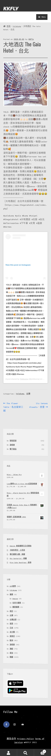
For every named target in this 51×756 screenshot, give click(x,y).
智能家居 (13, 441)
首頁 (8, 26)
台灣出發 (13, 619)
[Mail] (22, 724)
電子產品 (13, 449)
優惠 (11, 594)
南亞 (11, 611)
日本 (11, 628)
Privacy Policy (25, 738)
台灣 (28, 394)
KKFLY (10, 8)
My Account (8, 752)
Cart (39, 751)
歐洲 (11, 640)
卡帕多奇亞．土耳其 (17, 550)
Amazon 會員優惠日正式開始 (20, 546)
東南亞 (12, 636)
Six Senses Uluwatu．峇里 (38, 405)
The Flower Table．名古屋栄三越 (13, 407)
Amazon (15, 598)
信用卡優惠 (16, 603)
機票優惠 (15, 607)
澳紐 (11, 649)
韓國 (11, 657)
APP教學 (13, 586)
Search (25, 752)
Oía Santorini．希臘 (18, 558)
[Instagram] (14, 724)
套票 (11, 623)
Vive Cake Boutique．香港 (20, 562)
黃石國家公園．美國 (17, 554)
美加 (11, 653)
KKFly (31, 39)
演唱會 (12, 445)
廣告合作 (11, 738)
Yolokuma (17, 26)
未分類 (12, 632)
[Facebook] (6, 724)
